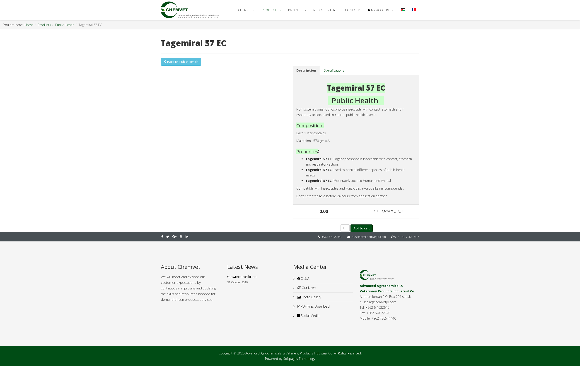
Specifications (334, 70)
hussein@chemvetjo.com (369, 237)
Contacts (353, 10)
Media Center (324, 10)
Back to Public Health (182, 62)
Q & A (304, 278)
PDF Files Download (315, 306)
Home (29, 25)
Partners (296, 10)
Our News (308, 288)
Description (306, 70)
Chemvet (245, 10)
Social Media (309, 315)
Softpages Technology (299, 358)
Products (270, 10)
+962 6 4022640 (332, 237)
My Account (380, 10)
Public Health (64, 25)
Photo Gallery (311, 297)
